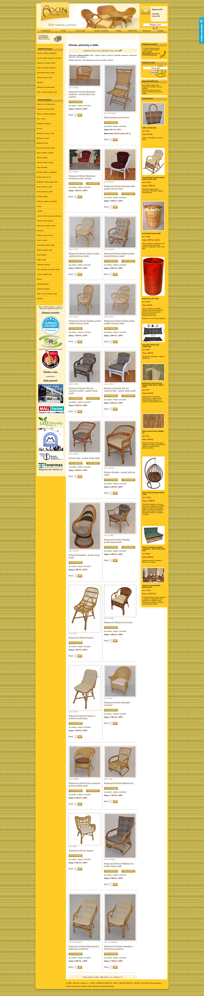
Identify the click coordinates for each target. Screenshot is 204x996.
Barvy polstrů (93, 183)
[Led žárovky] (50, 426)
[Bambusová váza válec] (153, 295)
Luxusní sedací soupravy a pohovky (49, 58)
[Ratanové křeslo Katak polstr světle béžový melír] (120, 315)
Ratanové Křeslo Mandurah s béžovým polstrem (84, 947)
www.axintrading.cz (155, 983)
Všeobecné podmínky (101, 31)
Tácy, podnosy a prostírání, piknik (48, 269)
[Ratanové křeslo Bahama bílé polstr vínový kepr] (120, 180)
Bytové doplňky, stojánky (45, 153)
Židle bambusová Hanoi (116, 117)
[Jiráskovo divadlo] (50, 460)
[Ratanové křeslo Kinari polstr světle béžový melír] (85, 248)
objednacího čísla (107, 51)
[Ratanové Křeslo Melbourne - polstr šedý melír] (120, 858)
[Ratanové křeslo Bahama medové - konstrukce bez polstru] (85, 86)
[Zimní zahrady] (50, 450)
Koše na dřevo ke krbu (44, 187)
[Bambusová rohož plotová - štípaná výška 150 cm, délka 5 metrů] (153, 380)
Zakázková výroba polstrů (46, 87)
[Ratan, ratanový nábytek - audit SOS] (50, 349)
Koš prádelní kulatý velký (150, 85)
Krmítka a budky (42, 196)
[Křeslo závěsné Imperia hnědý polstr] (153, 489)
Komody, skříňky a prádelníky (47, 53)
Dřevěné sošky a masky (45, 162)
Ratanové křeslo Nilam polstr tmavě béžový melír (119, 254)
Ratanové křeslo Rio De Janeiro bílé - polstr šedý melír (120, 389)
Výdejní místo (132, 31)
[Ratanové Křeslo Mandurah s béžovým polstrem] (85, 940)
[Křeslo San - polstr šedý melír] (85, 452)
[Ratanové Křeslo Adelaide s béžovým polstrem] (120, 940)
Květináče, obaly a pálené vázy (47, 182)
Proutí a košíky (42, 240)
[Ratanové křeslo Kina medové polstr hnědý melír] (85, 777)
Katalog (118, 31)
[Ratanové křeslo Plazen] (85, 632)
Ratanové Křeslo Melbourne (119, 783)
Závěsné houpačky (43, 289)
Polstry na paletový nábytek (46, 68)
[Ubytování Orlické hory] (50, 402)
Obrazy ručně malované (45, 221)
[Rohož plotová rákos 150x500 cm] (153, 428)
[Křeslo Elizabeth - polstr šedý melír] (85, 549)
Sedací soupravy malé (44, 77)
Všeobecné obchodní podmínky (103, 986)
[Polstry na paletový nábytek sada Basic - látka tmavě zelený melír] (153, 544)
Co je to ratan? (80, 31)
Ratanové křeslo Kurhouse (118, 622)
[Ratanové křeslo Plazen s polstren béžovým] (85, 710)
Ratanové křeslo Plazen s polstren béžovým (82, 717)
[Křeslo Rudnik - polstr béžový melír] (120, 466)
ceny (99, 51)
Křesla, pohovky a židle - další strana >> (96, 977)
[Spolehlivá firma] (50, 368)
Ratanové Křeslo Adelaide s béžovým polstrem (118, 947)
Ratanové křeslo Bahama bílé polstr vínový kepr (119, 187)
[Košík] (146, 14)
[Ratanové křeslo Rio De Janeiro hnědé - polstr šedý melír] (85, 382)
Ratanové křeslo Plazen (81, 638)
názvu (116, 51)
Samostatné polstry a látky (46, 72)
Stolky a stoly (41, 260)
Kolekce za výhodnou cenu (46, 104)
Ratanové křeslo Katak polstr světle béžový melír (119, 322)
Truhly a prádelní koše (44, 274)
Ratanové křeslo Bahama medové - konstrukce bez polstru (82, 94)
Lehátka (39, 211)
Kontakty (160, 31)
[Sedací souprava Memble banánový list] (153, 582)
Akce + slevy (41, 119)
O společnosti (46, 31)
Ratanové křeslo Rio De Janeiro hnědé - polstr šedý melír (83, 391)
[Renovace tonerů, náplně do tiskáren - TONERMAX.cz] (50, 470)
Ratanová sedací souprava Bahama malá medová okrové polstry (152, 91)
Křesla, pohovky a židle (44, 191)
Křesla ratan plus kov (44, 177)
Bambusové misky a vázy (45, 133)
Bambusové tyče (42, 143)
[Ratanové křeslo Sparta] (85, 845)
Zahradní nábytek (43, 284)
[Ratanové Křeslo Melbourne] (120, 777)
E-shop (63, 31)
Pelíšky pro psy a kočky (45, 235)
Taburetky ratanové (43, 264)
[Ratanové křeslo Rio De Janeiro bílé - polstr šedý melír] (120, 382)
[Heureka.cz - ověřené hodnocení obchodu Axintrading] (51, 334)
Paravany (40, 230)
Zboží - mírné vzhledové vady (47, 92)
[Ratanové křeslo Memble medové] (120, 697)
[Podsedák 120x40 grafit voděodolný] (153, 341)
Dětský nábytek (42, 157)
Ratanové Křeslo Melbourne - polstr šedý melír (119, 865)
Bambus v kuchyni (43, 138)
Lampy (39, 206)
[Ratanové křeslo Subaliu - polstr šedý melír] (120, 534)
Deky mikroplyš (42, 167)
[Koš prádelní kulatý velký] (153, 230)
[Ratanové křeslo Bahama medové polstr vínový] (85, 170)
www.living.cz (50, 376)
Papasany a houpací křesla (46, 63)
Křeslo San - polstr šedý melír (84, 458)
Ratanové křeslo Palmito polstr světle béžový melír (85, 322)
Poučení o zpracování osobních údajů (78, 986)
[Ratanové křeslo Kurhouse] (120, 616)
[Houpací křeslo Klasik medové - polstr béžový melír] (153, 174)
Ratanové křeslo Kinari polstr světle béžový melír (84, 254)
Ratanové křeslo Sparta (81, 850)
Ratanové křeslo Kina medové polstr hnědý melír (84, 784)
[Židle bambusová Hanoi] (120, 111)
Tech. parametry (75, 102)
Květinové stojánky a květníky (47, 201)
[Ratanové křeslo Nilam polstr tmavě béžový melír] (120, 248)
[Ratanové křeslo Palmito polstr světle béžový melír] (85, 315)
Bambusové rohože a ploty (46, 148)
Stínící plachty (41, 255)
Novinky (39, 128)
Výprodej (40, 82)
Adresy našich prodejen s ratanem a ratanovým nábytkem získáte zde (50, 307)
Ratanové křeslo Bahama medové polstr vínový (82, 177)
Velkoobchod (146, 31)
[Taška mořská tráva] (153, 124)
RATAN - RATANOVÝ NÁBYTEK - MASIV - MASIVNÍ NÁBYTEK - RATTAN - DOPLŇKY (119, 983)
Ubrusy (39, 279)
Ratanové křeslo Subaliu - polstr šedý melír (117, 541)
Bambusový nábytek (44, 123)
